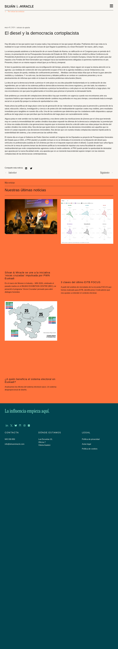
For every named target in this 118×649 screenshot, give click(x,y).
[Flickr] (33, 426)
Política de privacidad (91, 440)
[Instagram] (28, 426)
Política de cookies (89, 450)
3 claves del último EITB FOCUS (80, 282)
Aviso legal (86, 445)
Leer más (9, 297)
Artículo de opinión (23, 28)
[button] (26, 168)
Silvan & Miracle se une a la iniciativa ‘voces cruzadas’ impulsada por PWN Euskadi (27, 275)
